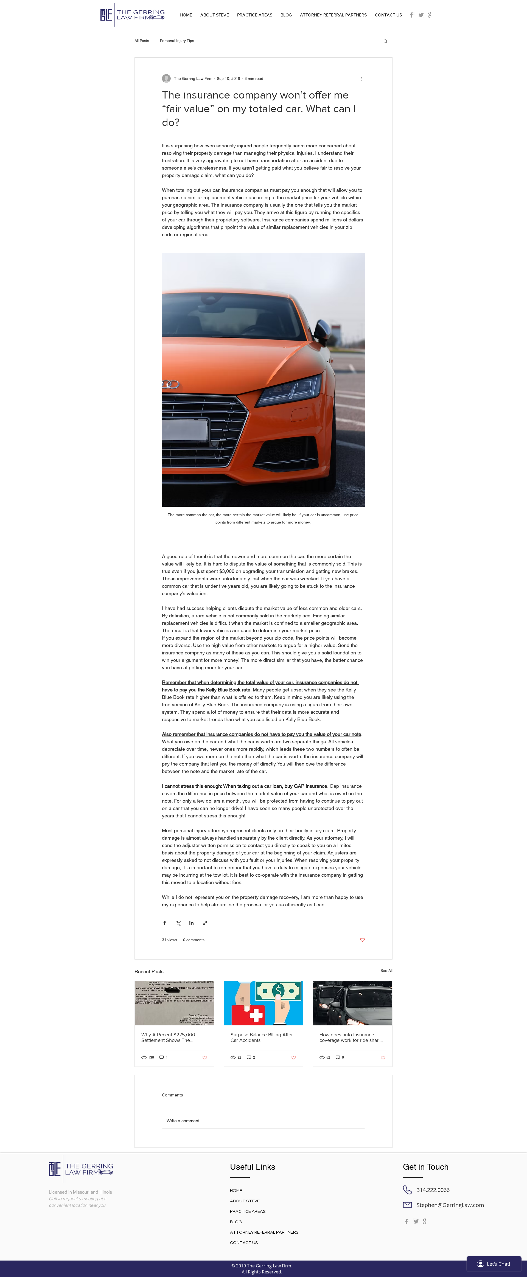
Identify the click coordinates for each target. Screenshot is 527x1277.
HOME (236, 1190)
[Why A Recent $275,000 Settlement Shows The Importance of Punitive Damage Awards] (174, 1003)
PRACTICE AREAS (248, 1211)
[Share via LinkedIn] (191, 923)
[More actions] (361, 78)
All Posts (141, 40)
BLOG (236, 1222)
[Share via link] (205, 923)
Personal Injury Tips (177, 40)
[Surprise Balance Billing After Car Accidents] (263, 1003)
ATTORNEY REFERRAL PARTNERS (264, 1232)
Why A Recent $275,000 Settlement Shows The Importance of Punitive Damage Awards (168, 1037)
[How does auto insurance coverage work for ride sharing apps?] (352, 1003)
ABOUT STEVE (245, 1201)
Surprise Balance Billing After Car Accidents (262, 1037)
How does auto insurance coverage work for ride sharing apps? (352, 1037)
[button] (385, 41)
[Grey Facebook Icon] (411, 15)
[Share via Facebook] (164, 923)
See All (386, 970)
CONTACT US (244, 1243)
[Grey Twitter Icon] (421, 15)
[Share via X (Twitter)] (178, 923)
